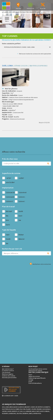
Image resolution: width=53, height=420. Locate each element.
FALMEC (28, 409)
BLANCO (16, 407)
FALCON (22, 409)
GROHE (4, 411)
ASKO (7, 407)
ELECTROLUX (6, 409)
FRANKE (39, 409)
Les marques (6, 372)
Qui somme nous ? (8, 369)
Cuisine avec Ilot (10, 192)
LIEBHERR (28, 411)
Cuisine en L (22, 197)
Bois (7, 216)
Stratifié (21, 211)
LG (24, 411)
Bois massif (9, 211)
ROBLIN (47, 411)
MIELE (34, 411)
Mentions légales (7, 374)
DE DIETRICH (40, 407)
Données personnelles (9, 378)
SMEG (31, 413)
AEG (3, 407)
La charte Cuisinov (8, 371)
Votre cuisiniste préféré (11, 44)
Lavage (31, 380)
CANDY (32, 407)
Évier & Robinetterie (35, 383)
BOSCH (22, 407)
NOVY (42, 411)
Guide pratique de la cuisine (38, 369)
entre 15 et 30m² (10, 182)
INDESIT (14, 411)
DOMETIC (47, 407)
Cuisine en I (22, 201)
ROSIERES (5, 413)
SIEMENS (25, 413)
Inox (20, 220)
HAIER (9, 411)
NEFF (38, 411)
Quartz (8, 225)
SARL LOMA (7, 66)
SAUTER (19, 413)
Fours (30, 375)
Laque (7, 235)
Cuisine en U (9, 201)
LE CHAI (20, 411)
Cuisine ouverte (10, 197)
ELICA (13, 409)
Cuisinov (7, 396)
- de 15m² (8, 178)
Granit (20, 216)
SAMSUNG (12, 413)
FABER (17, 409)
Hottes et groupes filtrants (37, 378)
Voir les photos (11, 88)
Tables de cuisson (34, 376)
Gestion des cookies (8, 376)
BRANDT (27, 407)
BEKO (11, 407)
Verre (7, 220)
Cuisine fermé (22, 192)
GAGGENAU (46, 409)
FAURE (34, 409)
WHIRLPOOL (37, 413)
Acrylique (21, 235)
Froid (30, 382)
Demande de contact (35, 371)
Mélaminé (21, 239)
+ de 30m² (21, 178)
